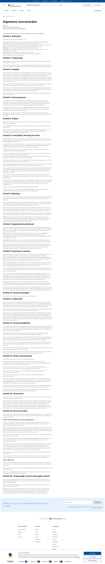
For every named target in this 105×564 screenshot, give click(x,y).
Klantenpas (20, 532)
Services (29, 10)
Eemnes (54, 539)
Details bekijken (68, 561)
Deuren (37, 537)
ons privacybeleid (75, 506)
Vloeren (37, 534)
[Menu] (4, 5)
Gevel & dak (38, 539)
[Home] (14, 5)
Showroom (14, 10)
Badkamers (37, 541)
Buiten (36, 532)
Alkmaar (54, 532)
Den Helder (55, 537)
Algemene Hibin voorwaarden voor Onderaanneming (14, 28)
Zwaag (53, 549)
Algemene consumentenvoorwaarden (11, 27)
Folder (19, 534)
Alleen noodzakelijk (92, 560)
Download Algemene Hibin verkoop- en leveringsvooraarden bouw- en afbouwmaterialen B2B (23, 33)
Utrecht (54, 544)
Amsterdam (55, 534)
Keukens (37, 529)
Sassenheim (55, 541)
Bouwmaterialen (21, 529)
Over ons (20, 537)
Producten (6, 10)
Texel (53, 529)
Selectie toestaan (92, 556)
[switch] (38, 562)
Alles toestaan (92, 553)
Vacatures (22, 10)
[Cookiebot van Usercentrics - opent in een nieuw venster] (10, 562)
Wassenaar (54, 546)
